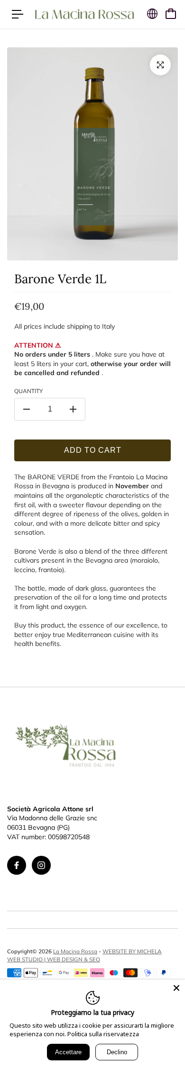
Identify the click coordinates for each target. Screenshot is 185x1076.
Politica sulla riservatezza (103, 1034)
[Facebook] (16, 865)
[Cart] (171, 14)
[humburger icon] (17, 14)
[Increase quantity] (73, 409)
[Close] (176, 988)
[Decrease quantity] (26, 409)
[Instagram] (41, 865)
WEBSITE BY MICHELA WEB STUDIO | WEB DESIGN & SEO (84, 955)
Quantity (28, 391)
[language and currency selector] (152, 14)
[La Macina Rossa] (84, 14)
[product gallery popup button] (160, 64)
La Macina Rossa (75, 951)
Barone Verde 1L (60, 279)
